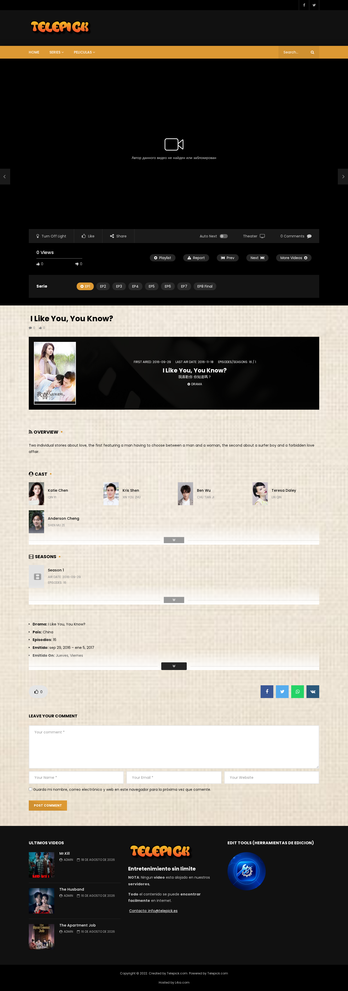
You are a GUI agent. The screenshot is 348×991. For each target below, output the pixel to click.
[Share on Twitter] (282, 691)
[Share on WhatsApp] (297, 691)
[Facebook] (304, 5)
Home (34, 52)
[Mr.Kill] (41, 865)
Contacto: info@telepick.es (153, 910)
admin (68, 860)
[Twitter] (314, 5)
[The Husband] (41, 901)
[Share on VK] (312, 691)
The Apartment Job (77, 925)
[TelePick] (61, 28)
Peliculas (83, 52)
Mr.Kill (65, 853)
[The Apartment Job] (41, 936)
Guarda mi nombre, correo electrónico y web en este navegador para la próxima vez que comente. (122, 789)
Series (54, 52)
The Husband (71, 889)
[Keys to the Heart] (5, 177)
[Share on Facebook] (267, 691)
